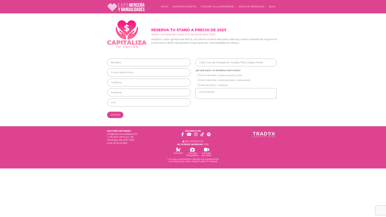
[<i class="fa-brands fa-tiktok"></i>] (202, 135)
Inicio (164, 6)
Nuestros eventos (184, 6)
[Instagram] (196, 135)
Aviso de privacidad (117, 143)
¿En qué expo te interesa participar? (218, 70)
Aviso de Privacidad (251, 6)
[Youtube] (189, 135)
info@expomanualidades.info (122, 134)
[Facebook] (182, 135)
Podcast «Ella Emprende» (217, 6)
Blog (272, 6)
